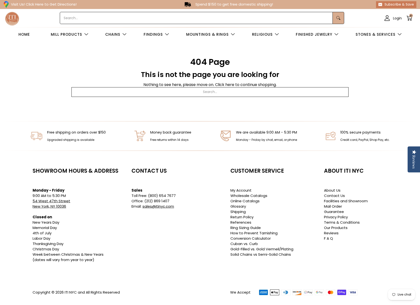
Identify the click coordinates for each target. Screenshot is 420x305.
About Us (332, 190)
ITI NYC (71, 292)
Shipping (238, 211)
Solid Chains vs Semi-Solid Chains (260, 254)
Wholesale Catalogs (248, 195)
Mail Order (333, 206)
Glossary (238, 206)
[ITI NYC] (12, 18)
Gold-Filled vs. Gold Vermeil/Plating (261, 249)
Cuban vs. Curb (244, 243)
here (229, 84)
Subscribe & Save (399, 4)
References (240, 222)
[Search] (338, 18)
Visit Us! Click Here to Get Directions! (44, 4)
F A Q (328, 238)
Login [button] (397, 18)
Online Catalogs (245, 200)
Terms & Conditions (342, 222)
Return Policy (242, 217)
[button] (411, 18)
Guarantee (334, 211)
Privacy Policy (336, 217)
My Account (241, 190)
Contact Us (334, 195)
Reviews (331, 233)
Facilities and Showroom (346, 200)
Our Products (336, 227)
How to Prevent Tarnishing (254, 233)
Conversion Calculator (250, 238)
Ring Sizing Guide (245, 227)
